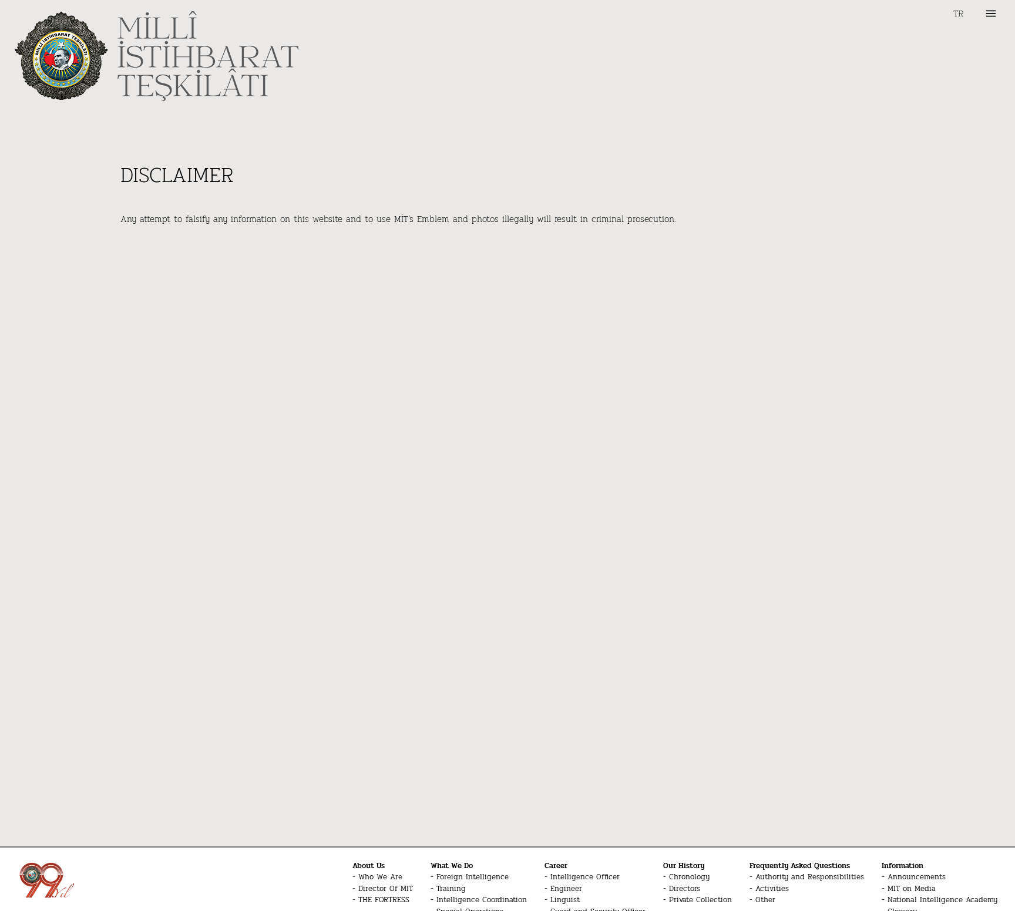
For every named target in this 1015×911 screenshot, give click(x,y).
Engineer (566, 889)
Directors (684, 889)
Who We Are (380, 877)
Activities (772, 889)
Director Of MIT (385, 889)
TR (958, 13)
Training (451, 889)
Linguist (565, 900)
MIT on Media (912, 889)
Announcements (917, 877)
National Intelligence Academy (942, 900)
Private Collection (700, 900)
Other (765, 900)
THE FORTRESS (383, 900)
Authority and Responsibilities (809, 877)
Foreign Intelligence (472, 877)
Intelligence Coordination (481, 900)
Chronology (689, 877)
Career (556, 866)
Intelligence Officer (585, 877)
